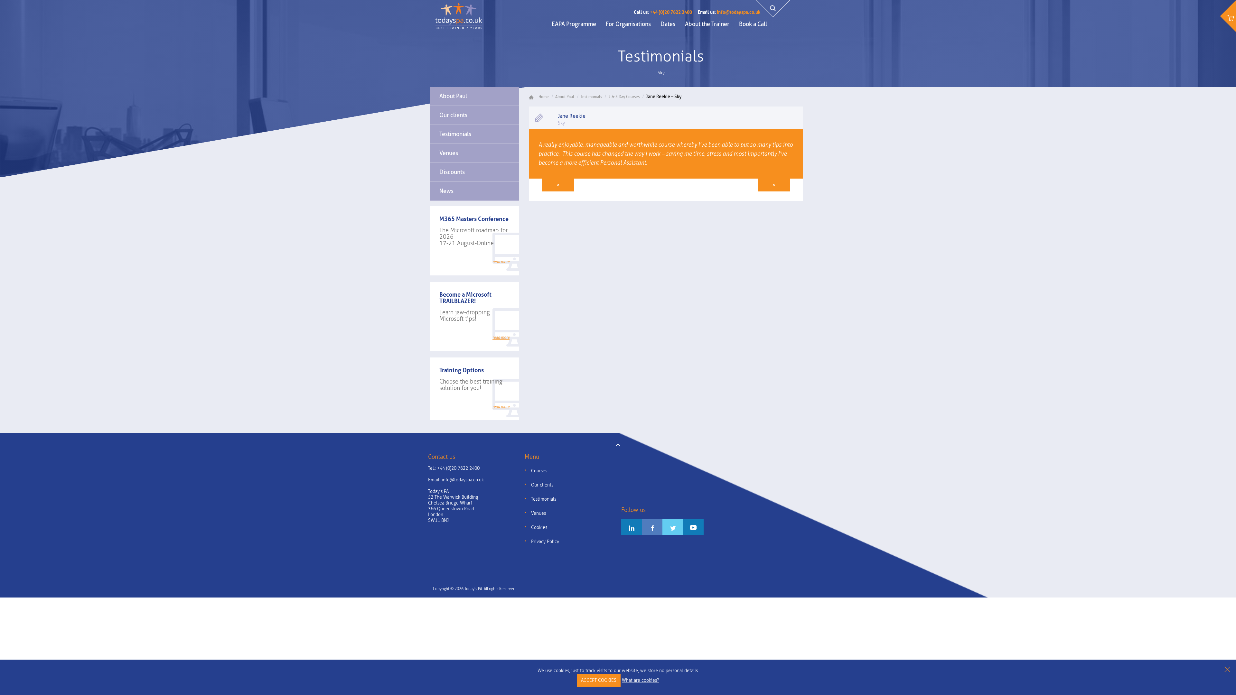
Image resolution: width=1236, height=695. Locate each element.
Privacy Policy (545, 541)
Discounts (452, 172)
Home (543, 97)
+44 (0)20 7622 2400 (663, 12)
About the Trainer (707, 24)
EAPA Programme (574, 24)
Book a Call (753, 24)
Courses (539, 471)
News (446, 191)
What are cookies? (640, 680)
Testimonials (455, 134)
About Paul (453, 96)
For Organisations (628, 24)
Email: (456, 480)
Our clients (453, 115)
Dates (667, 24)
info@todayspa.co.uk (729, 12)
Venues (448, 153)
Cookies (539, 527)
